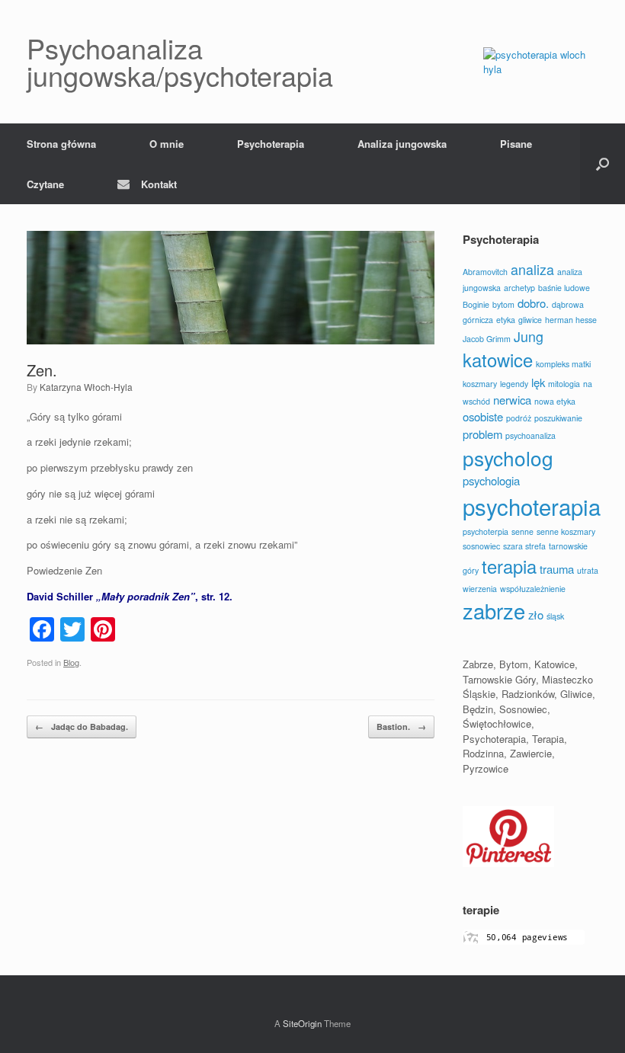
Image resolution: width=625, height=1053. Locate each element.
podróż (518, 418)
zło (535, 615)
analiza (532, 269)
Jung (528, 336)
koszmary (480, 383)
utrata (587, 570)
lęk (538, 382)
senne (522, 531)
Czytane (45, 184)
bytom (503, 304)
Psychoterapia (270, 143)
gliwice (530, 319)
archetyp (519, 287)
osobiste (483, 416)
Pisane (516, 143)
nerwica (512, 400)
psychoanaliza (530, 435)
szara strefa (524, 546)
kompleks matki (563, 364)
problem (482, 434)
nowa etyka (554, 401)
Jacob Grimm (487, 338)
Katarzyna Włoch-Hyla (86, 386)
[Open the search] (602, 163)
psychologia (491, 480)
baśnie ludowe (564, 287)
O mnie (166, 143)
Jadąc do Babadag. (81, 726)
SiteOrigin (302, 1023)
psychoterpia (485, 531)
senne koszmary (566, 531)
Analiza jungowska (402, 143)
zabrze (494, 611)
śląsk (555, 616)
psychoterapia (532, 506)
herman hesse (571, 319)
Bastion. (401, 726)
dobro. (533, 303)
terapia (509, 566)
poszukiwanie (558, 418)
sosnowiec (481, 546)
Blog (71, 662)
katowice (498, 360)
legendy (514, 383)
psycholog (508, 457)
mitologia (564, 383)
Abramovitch (485, 271)
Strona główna (61, 143)
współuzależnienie (533, 588)
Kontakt (159, 184)
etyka (505, 319)
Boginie (476, 304)
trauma (557, 569)
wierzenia (480, 588)
